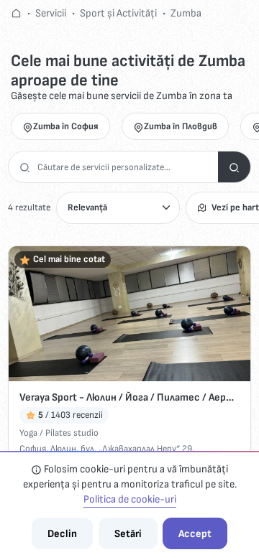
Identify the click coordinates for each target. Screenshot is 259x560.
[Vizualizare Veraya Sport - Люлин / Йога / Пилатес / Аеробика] (129, 314)
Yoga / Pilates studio (59, 433)
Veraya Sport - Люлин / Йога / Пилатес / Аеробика (129, 397)
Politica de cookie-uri (129, 499)
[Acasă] (16, 13)
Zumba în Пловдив (180, 126)
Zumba (186, 13)
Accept (195, 534)
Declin (62, 534)
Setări (128, 534)
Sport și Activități (118, 13)
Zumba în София (66, 126)
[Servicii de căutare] (234, 166)
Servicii (50, 13)
